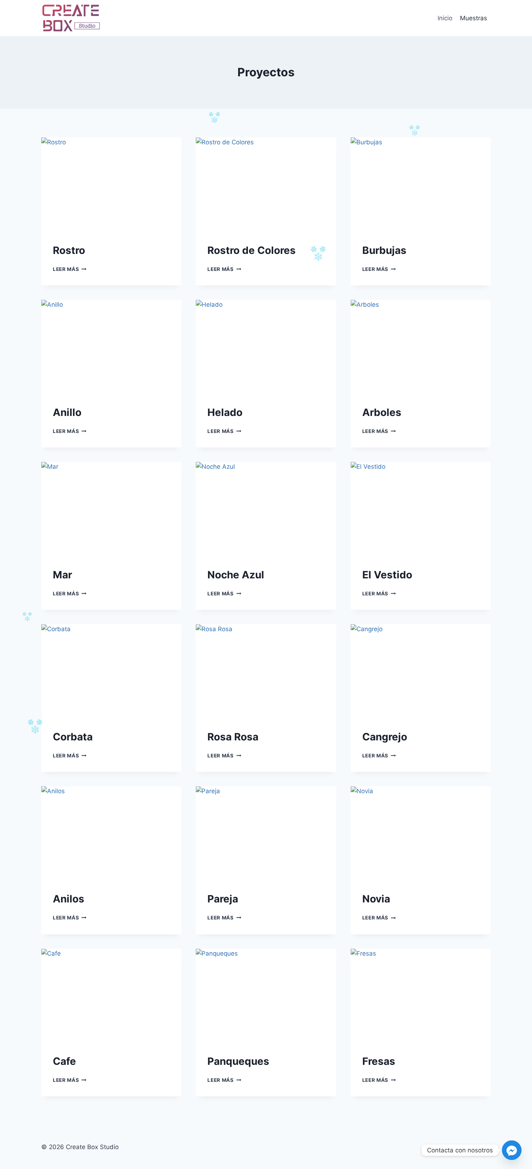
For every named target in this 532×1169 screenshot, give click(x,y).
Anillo (67, 412)
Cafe (64, 1061)
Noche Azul (235, 575)
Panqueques (238, 1061)
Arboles (381, 412)
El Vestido (387, 575)
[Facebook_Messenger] (512, 1150)
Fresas (378, 1061)
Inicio (445, 18)
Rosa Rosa (232, 737)
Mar (62, 575)
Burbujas (384, 250)
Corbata (73, 737)
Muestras (473, 18)
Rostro (69, 250)
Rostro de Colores (251, 250)
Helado (224, 412)
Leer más (69, 269)
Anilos (68, 899)
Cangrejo (384, 737)
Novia (376, 899)
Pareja (222, 899)
